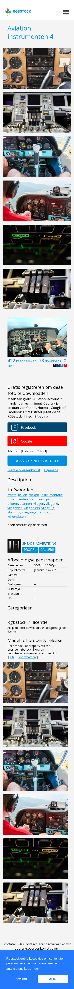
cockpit (34, 495)
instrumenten (17, 499)
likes (10, 366)
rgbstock (22, 11)
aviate (11, 495)
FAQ (12, 657)
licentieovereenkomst (55, 944)
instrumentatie (52, 495)
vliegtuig (47, 508)
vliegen (38, 503)
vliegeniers (32, 508)
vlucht (44, 512)
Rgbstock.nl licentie (27, 622)
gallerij (47, 549)
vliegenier (14, 508)
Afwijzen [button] (21, 978)
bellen (22, 495)
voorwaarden (27, 657)
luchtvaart (36, 499)
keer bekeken (26, 361)
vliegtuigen (30, 512)
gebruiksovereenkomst (32, 948)
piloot (50, 499)
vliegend (52, 503)
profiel (30, 549)
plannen (26, 503)
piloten (12, 503)
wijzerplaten (16, 516)
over (55, 948)
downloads (53, 361)
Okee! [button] (53, 978)
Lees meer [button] (31, 968)
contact (31, 944)
